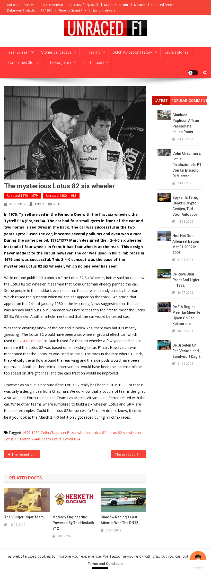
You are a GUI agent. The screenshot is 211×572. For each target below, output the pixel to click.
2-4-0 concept (31, 340)
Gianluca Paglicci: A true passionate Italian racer (185, 123)
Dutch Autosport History (132, 52)
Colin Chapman (53, 432)
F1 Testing (92, 52)
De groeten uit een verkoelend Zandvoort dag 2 (186, 351)
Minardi (139, 5)
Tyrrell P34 (71, 439)
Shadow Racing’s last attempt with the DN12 (119, 520)
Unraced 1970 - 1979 (22, 195)
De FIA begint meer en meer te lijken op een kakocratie (186, 315)
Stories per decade (56, 52)
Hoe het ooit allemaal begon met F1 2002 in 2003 (185, 244)
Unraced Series (162, 5)
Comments (198, 100)
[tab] (161, 100)
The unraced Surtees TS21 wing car (130, 454)
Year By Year (18, 52)
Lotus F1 (11, 439)
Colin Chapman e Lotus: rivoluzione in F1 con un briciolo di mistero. (186, 164)
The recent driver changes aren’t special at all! (25, 454)
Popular (179, 100)
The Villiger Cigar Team (24, 517)
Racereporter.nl (52, 5)
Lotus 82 (99, 432)
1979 (26, 432)
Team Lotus (51, 439)
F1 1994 (46, 10)
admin (39, 204)
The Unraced (93, 63)
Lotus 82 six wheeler (124, 432)
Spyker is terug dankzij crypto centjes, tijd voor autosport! (185, 205)
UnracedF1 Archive (20, 5)
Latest (161, 100)
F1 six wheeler (79, 432)
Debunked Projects (21, 10)
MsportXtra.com (116, 5)
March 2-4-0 (30, 439)
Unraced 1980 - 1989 (61, 195)
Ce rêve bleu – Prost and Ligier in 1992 (186, 280)
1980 (35, 432)
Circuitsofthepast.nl (84, 5)
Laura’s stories (176, 52)
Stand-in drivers (103, 10)
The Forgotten (59, 63)
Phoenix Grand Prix (72, 10)
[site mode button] (193, 72)
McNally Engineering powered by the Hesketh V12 (73, 522)
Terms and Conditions (105, 563)
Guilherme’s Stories (23, 63)
